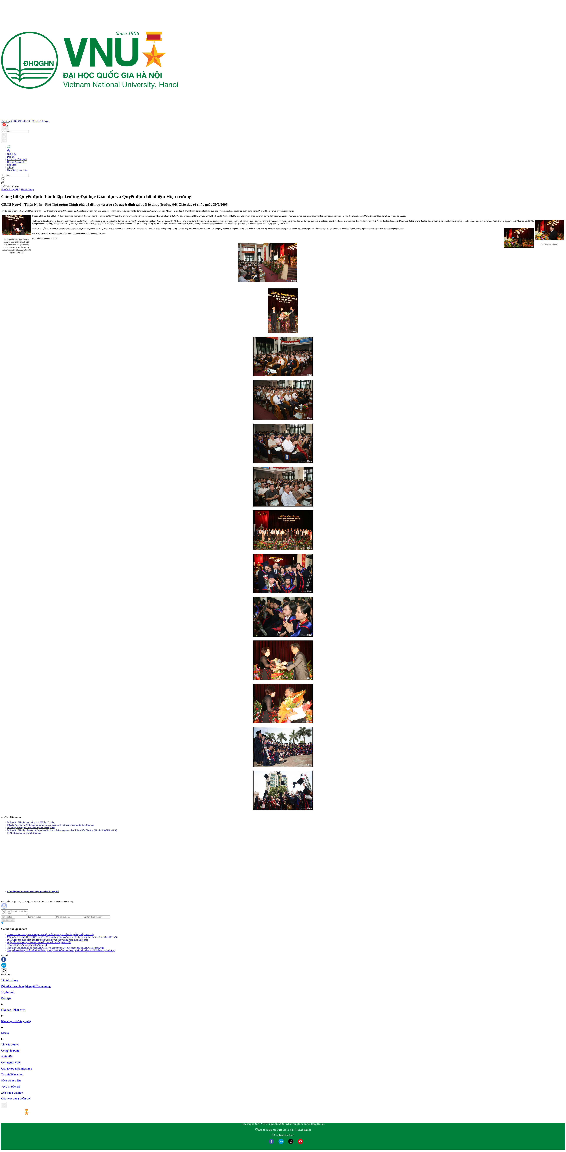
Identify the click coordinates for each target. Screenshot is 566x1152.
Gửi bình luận (8, 920)
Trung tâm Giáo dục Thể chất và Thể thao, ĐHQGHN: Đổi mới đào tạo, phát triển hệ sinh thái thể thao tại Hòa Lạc (61, 950)
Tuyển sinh (7, 992)
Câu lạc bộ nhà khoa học (16, 1068)
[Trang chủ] (89, 118)
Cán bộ (10, 167)
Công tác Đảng (10, 1050)
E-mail (27, 121)
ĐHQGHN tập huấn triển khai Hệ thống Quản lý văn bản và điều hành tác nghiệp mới (47, 940)
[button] (283, 960)
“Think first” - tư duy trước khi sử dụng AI (27, 945)
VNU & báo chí (10, 1086)
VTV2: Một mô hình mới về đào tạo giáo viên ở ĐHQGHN (33, 892)
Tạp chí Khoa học (12, 1074)
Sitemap (44, 121)
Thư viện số (6, 121)
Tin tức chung (27, 189)
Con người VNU (11, 1062)
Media (5, 1032)
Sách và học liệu (11, 1080)
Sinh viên (11, 164)
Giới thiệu (11, 154)
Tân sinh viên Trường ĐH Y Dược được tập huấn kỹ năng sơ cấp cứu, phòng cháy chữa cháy (50, 934)
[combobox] (5, 126)
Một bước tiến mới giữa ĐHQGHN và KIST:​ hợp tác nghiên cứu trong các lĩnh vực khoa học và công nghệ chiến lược (62, 937)
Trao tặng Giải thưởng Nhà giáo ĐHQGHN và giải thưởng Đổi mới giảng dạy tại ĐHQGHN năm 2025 (55, 947)
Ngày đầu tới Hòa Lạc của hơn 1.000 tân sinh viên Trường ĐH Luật (39, 942)
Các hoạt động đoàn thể (15, 1098)
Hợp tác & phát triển (16, 162)
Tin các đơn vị (10, 1044)
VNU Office (18, 121)
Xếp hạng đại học (12, 1092)
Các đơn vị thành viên (17, 170)
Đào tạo (10, 157)
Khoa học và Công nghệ (16, 1021)
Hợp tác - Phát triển (13, 1009)
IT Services (35, 121)
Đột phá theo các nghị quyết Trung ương (26, 986)
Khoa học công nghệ (17, 159)
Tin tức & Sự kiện (10, 189)
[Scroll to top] (4, 1105)
